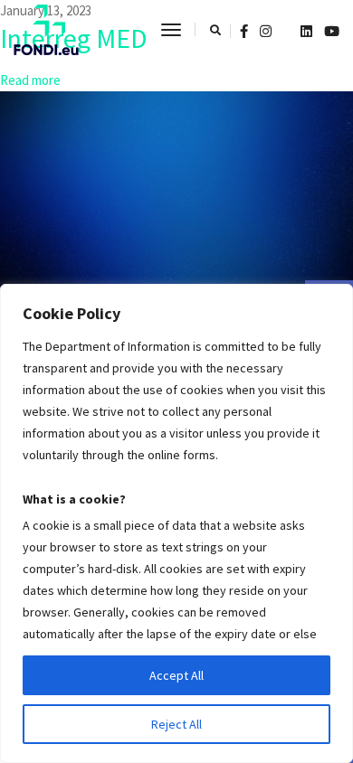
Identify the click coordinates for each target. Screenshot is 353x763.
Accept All (176, 675)
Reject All (176, 724)
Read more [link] (30, 80)
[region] (176, 523)
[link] (46, 30)
